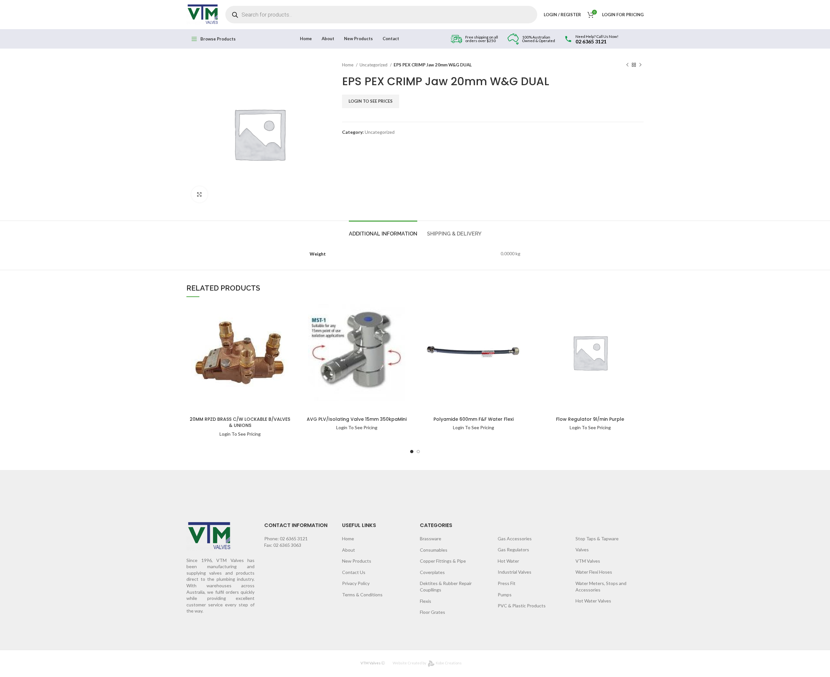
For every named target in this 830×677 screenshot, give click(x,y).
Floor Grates (432, 612)
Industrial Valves (514, 572)
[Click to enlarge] (199, 194)
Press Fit (507, 583)
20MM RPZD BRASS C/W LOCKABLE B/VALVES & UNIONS (240, 422)
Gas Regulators (513, 549)
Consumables (433, 550)
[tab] (383, 230)
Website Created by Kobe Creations (427, 663)
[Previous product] (627, 65)
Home (348, 64)
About (348, 550)
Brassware (430, 538)
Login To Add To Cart (272, 312)
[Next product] (640, 65)
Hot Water (508, 561)
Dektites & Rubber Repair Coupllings (446, 586)
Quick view (272, 325)
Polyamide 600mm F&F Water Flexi (473, 419)
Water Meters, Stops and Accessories (600, 586)
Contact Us (353, 572)
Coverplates (432, 572)
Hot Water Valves (593, 600)
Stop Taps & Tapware (597, 538)
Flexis (425, 601)
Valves (582, 549)
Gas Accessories (515, 538)
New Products (356, 561)
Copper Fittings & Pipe (443, 561)
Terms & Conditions (362, 594)
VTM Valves (587, 561)
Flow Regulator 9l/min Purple (590, 419)
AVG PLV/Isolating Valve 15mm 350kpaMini (357, 419)
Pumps (505, 594)
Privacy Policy (356, 583)
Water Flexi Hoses (593, 572)
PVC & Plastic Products (522, 605)
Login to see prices (371, 101)
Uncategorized (374, 64)
